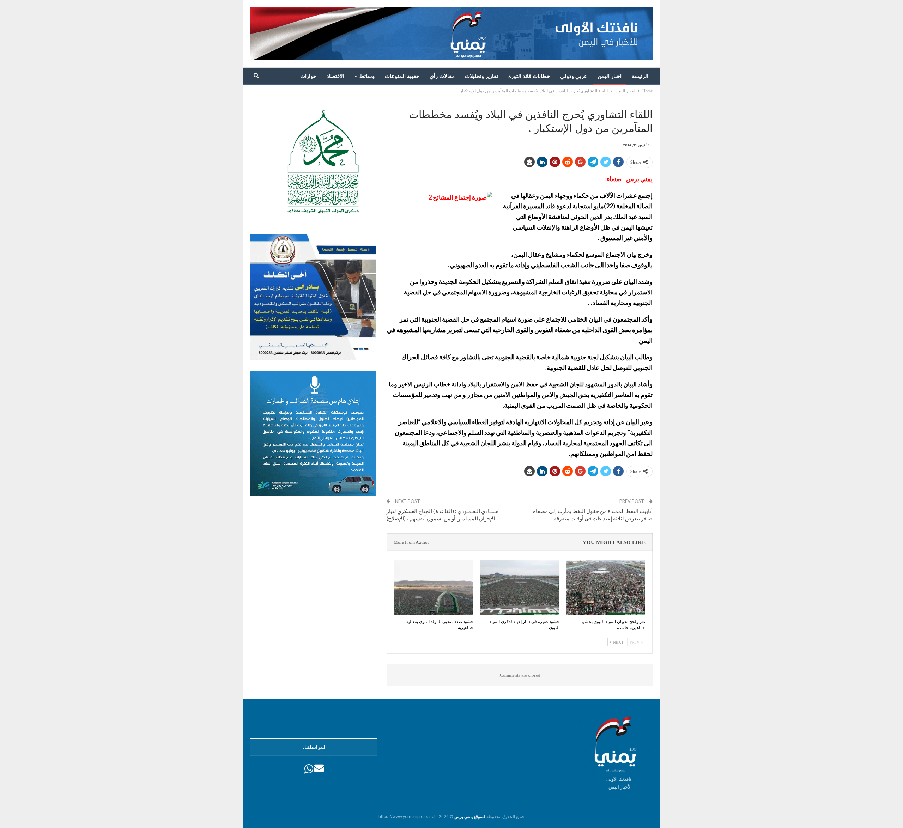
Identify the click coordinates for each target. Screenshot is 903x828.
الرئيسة (640, 76)
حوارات (308, 76)
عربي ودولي (573, 76)
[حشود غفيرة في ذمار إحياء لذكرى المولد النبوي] (519, 588)
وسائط (367, 76)
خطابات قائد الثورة (529, 76)
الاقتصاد (335, 76)
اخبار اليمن (610, 76)
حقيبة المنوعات (402, 76)
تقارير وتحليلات (481, 76)
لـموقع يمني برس (469, 816)
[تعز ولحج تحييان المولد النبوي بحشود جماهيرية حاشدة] (605, 588)
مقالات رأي (442, 76)
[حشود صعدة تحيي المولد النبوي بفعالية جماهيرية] (433, 588)
